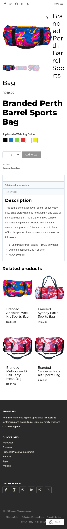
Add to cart (31, 154)
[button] (55, 522)
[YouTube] (48, 490)
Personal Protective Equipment (18, 452)
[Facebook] (4, 3)
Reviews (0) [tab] (11, 192)
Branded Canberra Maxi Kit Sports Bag (49, 371)
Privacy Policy (27, 522)
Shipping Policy (12, 517)
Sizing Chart (40, 522)
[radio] (5, 140)
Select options (17, 330)
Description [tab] (11, 178)
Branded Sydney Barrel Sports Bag (48, 312)
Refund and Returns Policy (33, 517)
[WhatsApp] (27, 3)
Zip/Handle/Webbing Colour (19, 134)
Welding (6, 465)
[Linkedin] (22, 3)
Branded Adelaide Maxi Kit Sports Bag (17, 312)
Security (6, 456)
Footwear (7, 447)
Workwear (7, 442)
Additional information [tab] (17, 185)
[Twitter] (10, 3)
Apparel (6, 461)
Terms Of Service (54, 517)
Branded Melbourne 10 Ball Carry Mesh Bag (16, 373)
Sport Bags (15, 168)
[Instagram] (16, 3)
